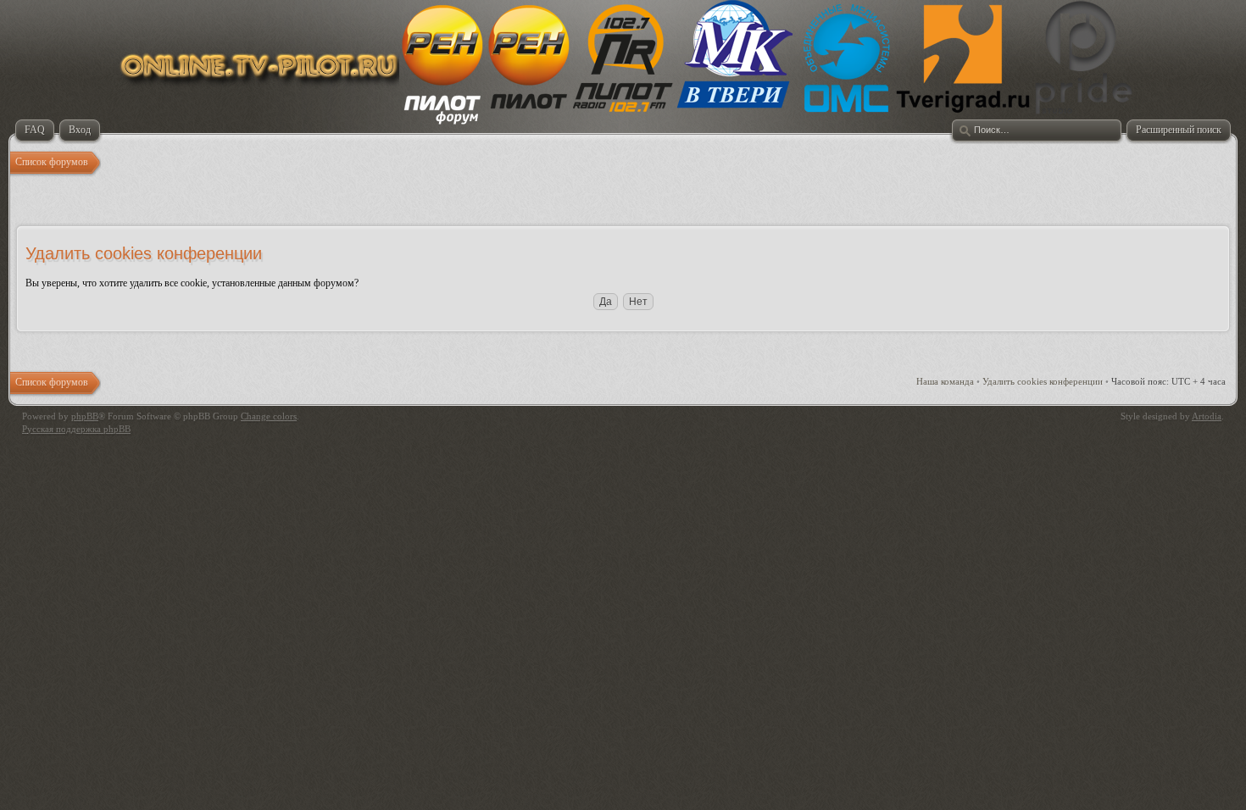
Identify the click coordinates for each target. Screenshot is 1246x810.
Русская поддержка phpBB (76, 429)
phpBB (84, 416)
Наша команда (945, 381)
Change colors (269, 416)
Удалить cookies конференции (1042, 381)
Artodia (1206, 416)
